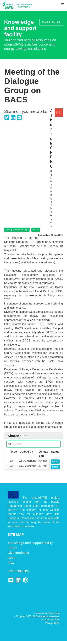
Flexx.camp (53, 613)
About (12, 557)
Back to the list (51, 22)
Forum (12, 548)
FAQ (11, 562)
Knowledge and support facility (30, 543)
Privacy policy (52, 623)
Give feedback (18, 553)
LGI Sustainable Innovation (45, 616)
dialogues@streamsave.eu (45, 426)
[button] (62, 4)
